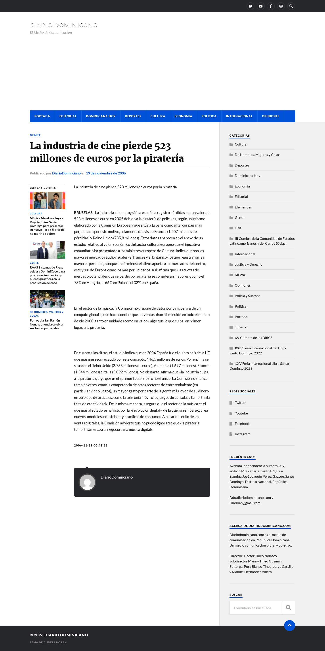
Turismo (241, 327)
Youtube (241, 413)
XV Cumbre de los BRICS (253, 337)
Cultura (158, 116)
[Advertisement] (162, 68)
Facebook (242, 423)
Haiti (238, 228)
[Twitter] (250, 6)
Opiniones (270, 116)
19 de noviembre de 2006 (106, 173)
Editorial (68, 116)
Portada (42, 116)
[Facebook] (271, 6)
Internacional (239, 116)
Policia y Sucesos (247, 295)
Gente (35, 135)
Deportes (133, 116)
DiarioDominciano (66, 173)
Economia (183, 116)
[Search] (291, 6)
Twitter (240, 402)
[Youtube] (261, 6)
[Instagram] (281, 6)
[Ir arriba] (289, 625)
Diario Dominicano (64, 24)
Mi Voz (240, 275)
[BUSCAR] (288, 608)
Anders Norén (55, 642)
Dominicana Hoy (101, 116)
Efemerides (243, 207)
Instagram (242, 434)
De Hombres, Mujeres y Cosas (257, 154)
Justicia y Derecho (248, 264)
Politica (209, 116)
